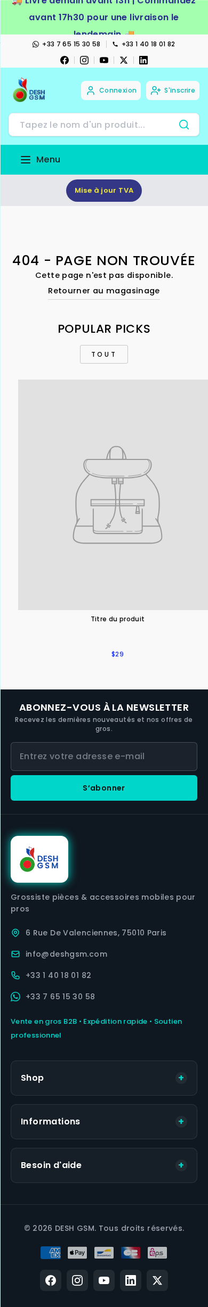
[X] (123, 60)
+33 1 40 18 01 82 (148, 43)
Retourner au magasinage (103, 290)
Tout (104, 354)
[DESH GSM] (30, 90)
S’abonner (104, 788)
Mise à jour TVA (104, 190)
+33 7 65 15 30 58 (71, 43)
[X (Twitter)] (157, 1280)
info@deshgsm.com (66, 954)
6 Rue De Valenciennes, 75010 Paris (96, 932)
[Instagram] (84, 60)
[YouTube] (104, 60)
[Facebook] (64, 60)
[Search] (184, 124)
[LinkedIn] (143, 60)
